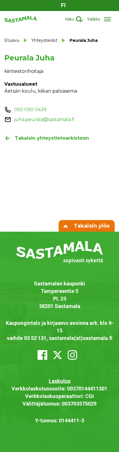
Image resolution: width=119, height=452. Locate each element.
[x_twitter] (57, 355)
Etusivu (11, 40)
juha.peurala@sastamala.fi (44, 119)
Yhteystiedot (44, 40)
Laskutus (59, 381)
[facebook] (42, 355)
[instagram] (72, 355)
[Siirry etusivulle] (20, 18)
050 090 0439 (30, 109)
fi (63, 5)
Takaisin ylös (90, 226)
